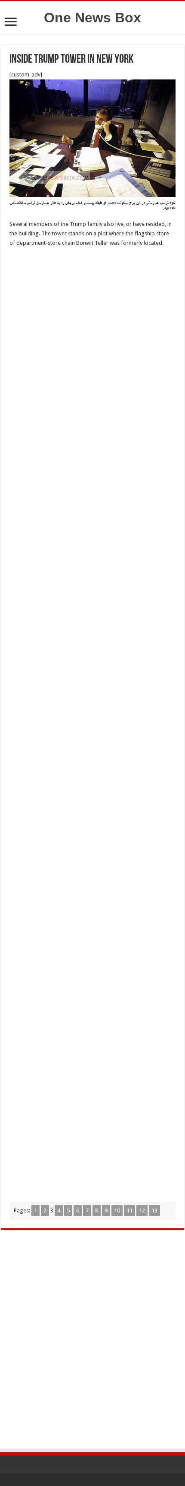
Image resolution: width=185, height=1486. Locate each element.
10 (117, 1210)
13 (154, 1210)
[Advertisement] (92, 348)
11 (129, 1210)
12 (142, 1210)
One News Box (92, 17)
